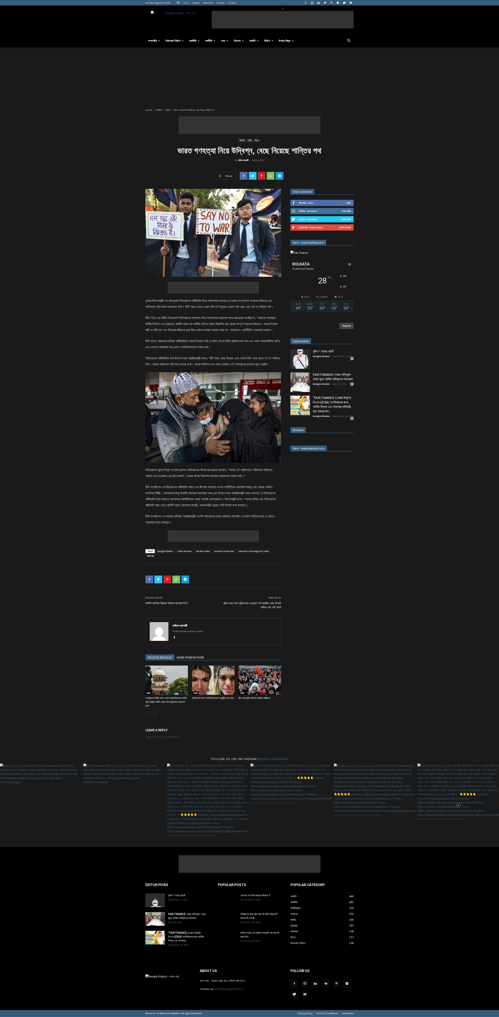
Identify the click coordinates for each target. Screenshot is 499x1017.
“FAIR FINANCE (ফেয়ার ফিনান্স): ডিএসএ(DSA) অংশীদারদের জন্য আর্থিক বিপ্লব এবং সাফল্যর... (186, 936)
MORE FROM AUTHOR (190, 657)
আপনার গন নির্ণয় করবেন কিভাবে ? (255, 895)
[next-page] (154, 713)
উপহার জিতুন (284, 40)
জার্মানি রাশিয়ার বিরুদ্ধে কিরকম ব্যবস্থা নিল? (166, 603)
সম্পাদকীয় (152, 40)
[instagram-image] (40, 804)
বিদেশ (256, 140)
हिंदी (178, 2)
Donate (221, 2)
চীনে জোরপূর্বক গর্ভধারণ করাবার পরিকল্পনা (254, 698)
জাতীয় (167, 110)
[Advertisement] (283, 19)
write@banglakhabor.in (229, 989)
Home (148, 110)
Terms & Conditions (327, 1013)
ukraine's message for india (254, 551)
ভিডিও (267, 40)
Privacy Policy (305, 1013)
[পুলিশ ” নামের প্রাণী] (300, 359)
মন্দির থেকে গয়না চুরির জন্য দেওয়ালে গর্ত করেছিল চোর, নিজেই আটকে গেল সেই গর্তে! (252, 605)
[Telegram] (338, 2)
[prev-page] (147, 713)
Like (348, 202)
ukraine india (203, 551)
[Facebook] (306, 2)
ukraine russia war (224, 551)
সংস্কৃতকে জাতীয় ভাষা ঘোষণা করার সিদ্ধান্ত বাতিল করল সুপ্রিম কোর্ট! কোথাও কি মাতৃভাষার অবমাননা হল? (166, 702)
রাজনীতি (192, 40)
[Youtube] (351, 2)
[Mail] (325, 2)
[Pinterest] (331, 2)
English (196, 2)
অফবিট (252, 40)
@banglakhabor (273, 759)
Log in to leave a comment (162, 736)
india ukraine (185, 551)
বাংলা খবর (150, 555)
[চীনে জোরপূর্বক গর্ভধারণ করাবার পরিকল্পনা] (260, 680)
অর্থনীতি (208, 40)
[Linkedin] (318, 2)
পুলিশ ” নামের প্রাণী (323, 351)
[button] (349, 41)
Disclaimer (348, 1013)
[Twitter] (344, 2)
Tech (186, 2)
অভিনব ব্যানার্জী (243, 160)
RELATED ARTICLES (160, 657)
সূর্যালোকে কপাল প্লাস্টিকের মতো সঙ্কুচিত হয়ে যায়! (213, 698)
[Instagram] (312, 2)
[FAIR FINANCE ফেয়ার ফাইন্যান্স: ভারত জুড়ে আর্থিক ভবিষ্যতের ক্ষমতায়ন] (300, 382)
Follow (346, 211)
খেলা (223, 40)
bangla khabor (321, 356)
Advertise (208, 2)
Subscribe (345, 227)
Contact (232, 2)
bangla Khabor (165, 551)
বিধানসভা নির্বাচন (173, 40)
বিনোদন (237, 40)
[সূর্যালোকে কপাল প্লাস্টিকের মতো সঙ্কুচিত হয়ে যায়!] (213, 680)
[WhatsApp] (270, 176)
